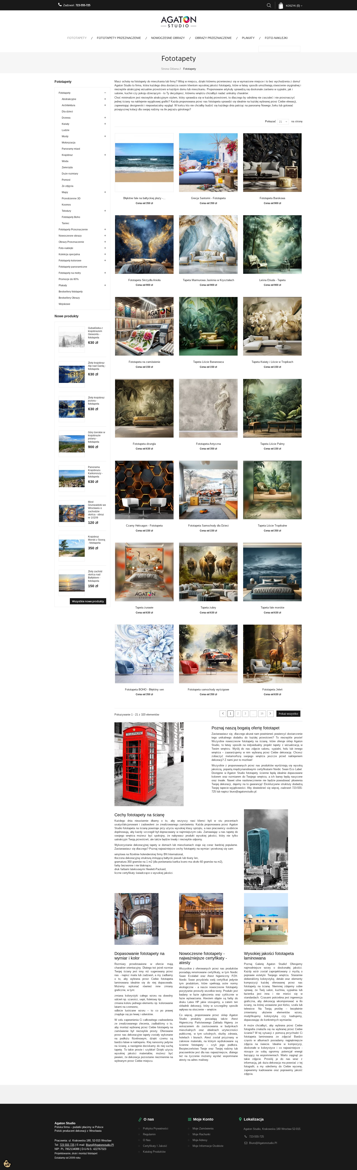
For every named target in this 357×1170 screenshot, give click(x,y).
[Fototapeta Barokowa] (272, 162)
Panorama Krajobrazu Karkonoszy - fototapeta (95, 472)
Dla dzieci (67, 111)
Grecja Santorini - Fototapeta (208, 198)
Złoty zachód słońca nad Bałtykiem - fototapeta (95, 576)
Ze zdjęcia (67, 186)
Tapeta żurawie (144, 607)
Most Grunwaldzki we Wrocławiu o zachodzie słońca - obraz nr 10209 (97, 509)
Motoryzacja (68, 142)
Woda (65, 161)
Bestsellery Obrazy (69, 297)
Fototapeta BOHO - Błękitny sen (144, 689)
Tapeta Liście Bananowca (208, 362)
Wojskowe (64, 304)
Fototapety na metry (70, 273)
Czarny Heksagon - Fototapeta (144, 525)
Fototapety (77, 38)
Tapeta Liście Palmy (272, 444)
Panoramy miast (71, 148)
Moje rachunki (201, 1134)
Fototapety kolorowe (70, 260)
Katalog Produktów (154, 1151)
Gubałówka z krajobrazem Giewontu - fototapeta (95, 333)
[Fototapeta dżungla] (144, 408)
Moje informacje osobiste (208, 1145)
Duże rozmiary (70, 173)
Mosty (65, 136)
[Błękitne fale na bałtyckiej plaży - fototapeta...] (144, 162)
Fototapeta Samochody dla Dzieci (208, 525)
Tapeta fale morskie (272, 607)
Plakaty (248, 38)
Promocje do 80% (69, 279)
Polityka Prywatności (155, 1128)
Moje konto (203, 1119)
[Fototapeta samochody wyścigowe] (208, 653)
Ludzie (65, 130)
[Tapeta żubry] (208, 571)
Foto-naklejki (276, 38)
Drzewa (66, 117)
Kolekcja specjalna (69, 254)
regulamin (149, 1134)
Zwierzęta (67, 167)
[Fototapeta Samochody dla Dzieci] (208, 490)
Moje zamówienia (203, 1128)
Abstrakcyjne (69, 99)
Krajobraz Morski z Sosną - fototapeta (96, 539)
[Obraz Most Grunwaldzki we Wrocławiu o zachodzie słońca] (72, 513)
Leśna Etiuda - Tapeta (272, 280)
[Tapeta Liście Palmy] (272, 408)
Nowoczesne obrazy (168, 38)
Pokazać (270, 121)
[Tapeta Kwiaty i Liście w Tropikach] (272, 326)
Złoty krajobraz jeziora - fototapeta (96, 400)
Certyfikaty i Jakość (155, 1145)
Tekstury (66, 210)
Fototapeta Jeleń (272, 689)
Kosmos (66, 204)
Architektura (68, 105)
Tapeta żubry (208, 607)
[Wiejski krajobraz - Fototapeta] (72, 478)
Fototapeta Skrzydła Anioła (144, 280)
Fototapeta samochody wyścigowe (208, 689)
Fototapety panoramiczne (73, 266)
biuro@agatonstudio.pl (100, 1144)
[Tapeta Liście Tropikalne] (272, 490)
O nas (147, 1140)
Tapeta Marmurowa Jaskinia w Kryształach (208, 280)
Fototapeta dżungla (144, 444)
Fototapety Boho (71, 217)
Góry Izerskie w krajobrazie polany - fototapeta (96, 437)
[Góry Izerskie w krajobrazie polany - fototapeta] (72, 444)
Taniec (65, 223)
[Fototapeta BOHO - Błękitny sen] (144, 653)
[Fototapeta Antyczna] (208, 408)
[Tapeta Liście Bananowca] (208, 326)
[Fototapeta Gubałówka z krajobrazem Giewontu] (72, 339)
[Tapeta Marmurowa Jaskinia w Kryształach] (208, 244)
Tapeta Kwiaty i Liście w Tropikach (272, 362)
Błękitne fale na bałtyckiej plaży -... (144, 198)
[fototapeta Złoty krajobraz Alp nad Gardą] (72, 374)
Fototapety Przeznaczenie (119, 38)
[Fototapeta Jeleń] (272, 653)
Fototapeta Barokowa (272, 198)
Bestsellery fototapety (71, 291)
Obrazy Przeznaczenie (213, 38)
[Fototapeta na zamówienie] (144, 326)
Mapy (65, 192)
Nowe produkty (67, 316)
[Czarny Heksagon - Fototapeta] (144, 490)
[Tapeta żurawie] (144, 571)
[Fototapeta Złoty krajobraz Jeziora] (72, 409)
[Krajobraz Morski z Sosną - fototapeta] (72, 548)
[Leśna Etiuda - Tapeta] (272, 244)
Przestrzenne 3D (71, 198)
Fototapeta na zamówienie (144, 362)
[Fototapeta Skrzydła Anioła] (144, 244)
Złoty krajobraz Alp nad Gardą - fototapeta (97, 365)
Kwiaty (65, 124)
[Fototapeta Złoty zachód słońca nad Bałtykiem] (72, 583)
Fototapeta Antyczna (208, 444)
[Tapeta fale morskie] (272, 571)
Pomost (66, 179)
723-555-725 (83, 5)
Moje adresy (200, 1140)
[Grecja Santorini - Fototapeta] (208, 162)
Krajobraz (67, 155)
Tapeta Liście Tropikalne (272, 525)
